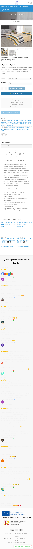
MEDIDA (3, 78)
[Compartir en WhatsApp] (2, 134)
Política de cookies (23, 534)
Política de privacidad (21, 533)
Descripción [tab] (6, 142)
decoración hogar (10, 129)
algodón (19, 127)
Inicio (11, 14)
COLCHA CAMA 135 (17, 122)
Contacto (16, 536)
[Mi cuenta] (28, 2)
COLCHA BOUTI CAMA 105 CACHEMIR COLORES (24, 239)
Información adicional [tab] (9, 146)
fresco (23, 129)
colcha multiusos (13, 127)
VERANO (3, 129)
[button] (10, 112)
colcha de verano (25, 127)
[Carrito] (31, 2)
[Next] (29, 36)
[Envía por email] (5, 134)
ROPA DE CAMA (18, 129)
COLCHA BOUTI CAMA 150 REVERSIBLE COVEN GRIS (8, 239)
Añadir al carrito (16, 88)
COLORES (3, 82)
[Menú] (2, 3)
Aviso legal (8, 533)
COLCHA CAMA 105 (18, 120)
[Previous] (3, 36)
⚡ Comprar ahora (16, 94)
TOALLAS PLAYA (19, 14)
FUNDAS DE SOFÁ (7, 122)
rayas (7, 127)
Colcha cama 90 (10, 120)
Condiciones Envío (9, 534)
